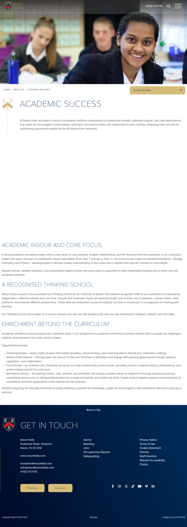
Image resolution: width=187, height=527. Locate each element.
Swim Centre (154, 6)
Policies (144, 452)
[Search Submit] (168, 6)
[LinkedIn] (153, 486)
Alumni (87, 439)
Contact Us (60, 488)
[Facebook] (113, 486)
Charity (144, 464)
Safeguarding (91, 456)
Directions (32, 488)
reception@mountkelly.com (36, 463)
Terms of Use (147, 444)
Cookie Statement (150, 448)
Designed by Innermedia (174, 517)
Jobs (86, 448)
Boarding (88, 444)
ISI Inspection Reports (96, 452)
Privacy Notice (148, 439)
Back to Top (93, 410)
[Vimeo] (146, 486)
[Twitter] (126, 486)
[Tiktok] (132, 486)
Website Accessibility (152, 460)
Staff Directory (148, 456)
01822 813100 (28, 471)
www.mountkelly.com (32, 455)
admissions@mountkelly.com (37, 467)
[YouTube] (139, 486)
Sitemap (93, 517)
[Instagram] (119, 486)
